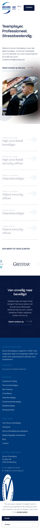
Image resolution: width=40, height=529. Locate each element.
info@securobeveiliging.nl (14, 471)
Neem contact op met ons (13, 68)
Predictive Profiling (9, 381)
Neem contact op (16, 322)
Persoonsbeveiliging (10, 385)
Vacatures (6, 427)
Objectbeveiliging (9, 397)
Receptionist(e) (8, 410)
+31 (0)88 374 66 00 (12, 468)
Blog (4, 439)
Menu (19, 6)
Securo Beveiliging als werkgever (15, 431)
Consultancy (7, 393)
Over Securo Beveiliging (11, 423)
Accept (7, 518)
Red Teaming (7, 389)
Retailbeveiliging (8, 406)
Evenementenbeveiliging (11, 402)
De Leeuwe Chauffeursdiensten (14, 369)
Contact (29, 7)
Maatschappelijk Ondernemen (13, 435)
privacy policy (22, 512)
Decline (7, 524)
